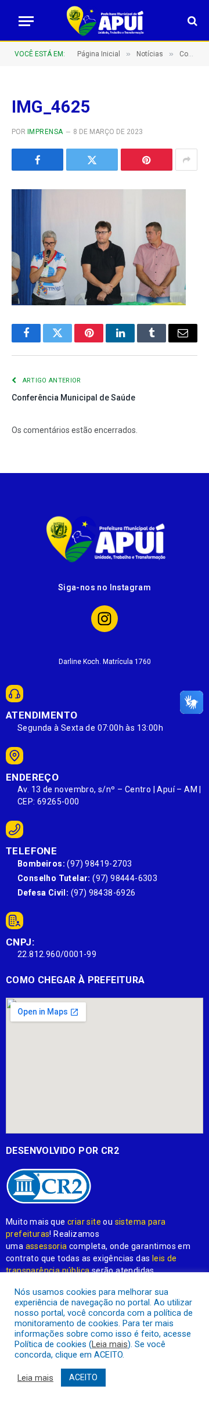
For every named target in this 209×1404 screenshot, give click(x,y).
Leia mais (110, 1344)
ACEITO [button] (83, 1377)
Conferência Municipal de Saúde (73, 397)
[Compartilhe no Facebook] (37, 160)
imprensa (45, 132)
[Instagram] (104, 619)
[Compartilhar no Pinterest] (146, 160)
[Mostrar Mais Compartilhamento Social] (186, 160)
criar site (84, 1221)
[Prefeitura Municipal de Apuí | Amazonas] (104, 21)
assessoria (46, 1246)
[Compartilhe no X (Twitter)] (92, 160)
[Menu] (23, 21)
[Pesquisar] (191, 21)
